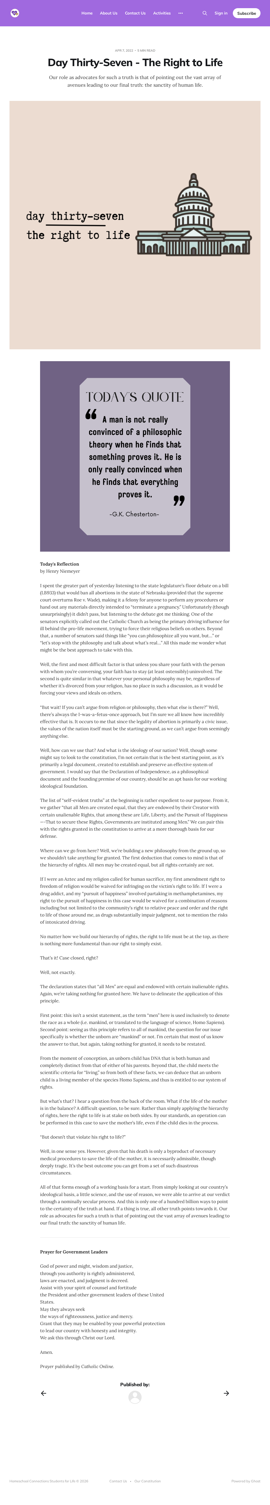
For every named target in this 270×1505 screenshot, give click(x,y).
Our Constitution (147, 1481)
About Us (109, 13)
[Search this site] (205, 13)
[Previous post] (43, 1393)
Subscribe (246, 13)
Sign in (221, 13)
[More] (181, 13)
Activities (162, 13)
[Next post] (226, 1393)
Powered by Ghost (246, 1481)
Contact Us (135, 13)
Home (87, 13)
